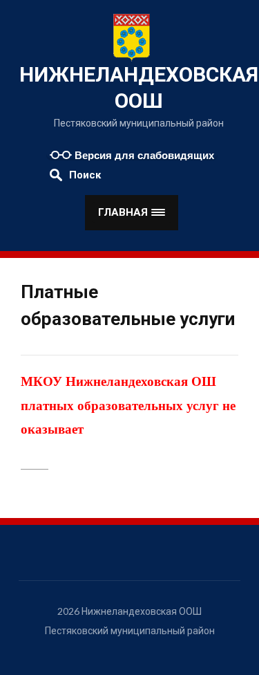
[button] (132, 212)
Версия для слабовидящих (143, 155)
